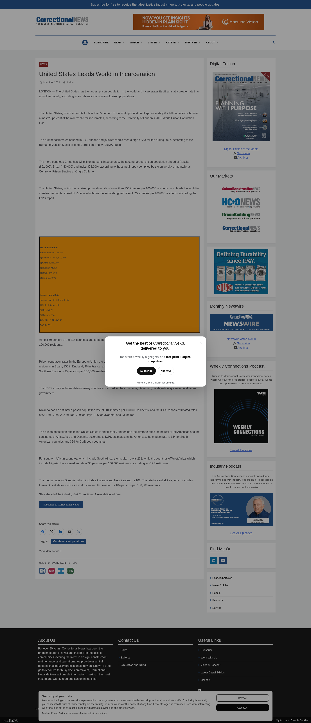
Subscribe (146, 370)
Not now (166, 370)
